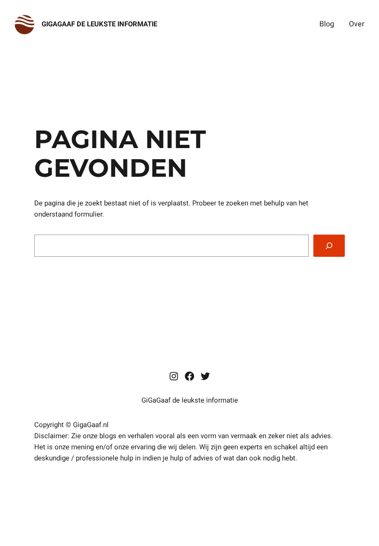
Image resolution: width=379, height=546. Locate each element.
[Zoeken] (329, 246)
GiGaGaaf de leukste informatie (99, 24)
